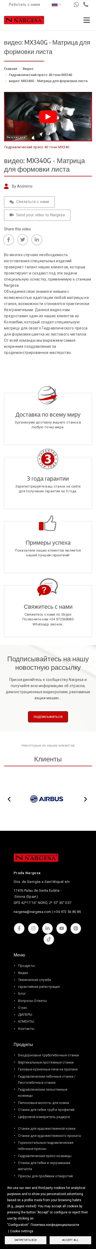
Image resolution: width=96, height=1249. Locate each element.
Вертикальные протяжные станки (46, 1062)
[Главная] (24, 21)
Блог (22, 994)
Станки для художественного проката (49, 1136)
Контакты (26, 1029)
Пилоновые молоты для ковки (43, 1103)
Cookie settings (21, 1231)
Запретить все (25, 1240)
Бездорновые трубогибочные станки (48, 1055)
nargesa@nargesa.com (32, 912)
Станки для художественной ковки (46, 1129)
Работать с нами (24, 4)
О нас (22, 1008)
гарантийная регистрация (39, 987)
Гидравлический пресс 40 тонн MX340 (40, 75)
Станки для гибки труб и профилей (46, 1110)
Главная (10, 69)
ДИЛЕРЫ (25, 1015)
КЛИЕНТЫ (26, 1021)
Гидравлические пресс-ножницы (44, 1156)
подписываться (48, 716)
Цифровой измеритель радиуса (44, 1117)
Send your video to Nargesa (40, 215)
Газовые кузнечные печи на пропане (48, 1069)
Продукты (26, 966)
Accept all (70, 1240)
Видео (28, 69)
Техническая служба (34, 980)
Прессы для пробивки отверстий (45, 1176)
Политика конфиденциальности (55, 1225)
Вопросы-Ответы (32, 1001)
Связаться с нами (32, 201)
